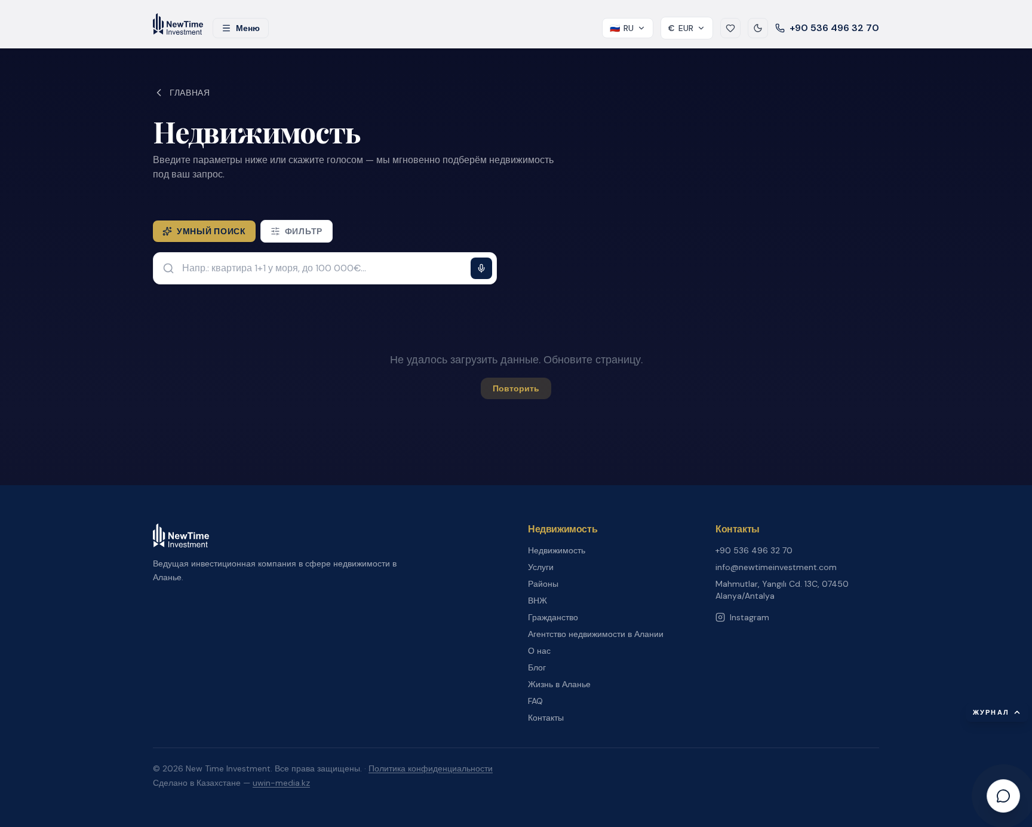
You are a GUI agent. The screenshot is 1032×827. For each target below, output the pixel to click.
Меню (248, 28)
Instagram (749, 617)
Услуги (541, 567)
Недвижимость (556, 550)
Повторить (516, 388)
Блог (537, 667)
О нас (539, 650)
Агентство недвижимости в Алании (596, 634)
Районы (543, 583)
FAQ (535, 701)
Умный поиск (211, 231)
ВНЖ (537, 600)
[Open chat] (1003, 796)
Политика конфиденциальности (430, 768)
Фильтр (303, 231)
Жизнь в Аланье (559, 684)
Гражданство (553, 617)
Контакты (546, 717)
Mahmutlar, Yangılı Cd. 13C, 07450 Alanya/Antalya (782, 589)
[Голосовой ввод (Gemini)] (481, 268)
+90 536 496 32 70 (834, 28)
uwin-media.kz (281, 782)
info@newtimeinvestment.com (776, 567)
